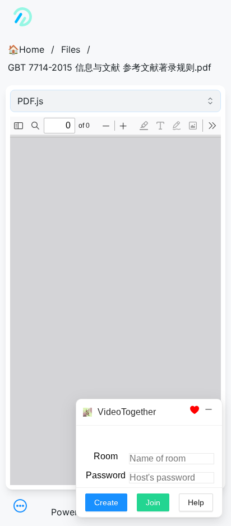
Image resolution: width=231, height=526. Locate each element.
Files (70, 49)
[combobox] (115, 101)
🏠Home (26, 49)
